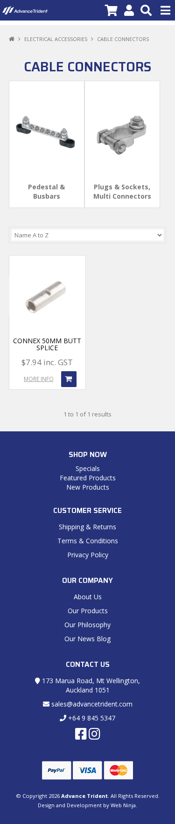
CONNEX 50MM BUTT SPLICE (47, 344)
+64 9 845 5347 (90, 717)
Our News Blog (87, 638)
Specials (88, 468)
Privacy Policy (87, 554)
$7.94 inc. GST (47, 362)
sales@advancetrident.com (91, 703)
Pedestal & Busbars (46, 191)
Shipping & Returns (87, 526)
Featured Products (88, 477)
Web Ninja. (124, 805)
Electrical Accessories (55, 38)
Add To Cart (69, 379)
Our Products (88, 610)
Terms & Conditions (87, 540)
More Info (39, 379)
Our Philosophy (87, 624)
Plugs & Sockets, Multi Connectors (122, 191)
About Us (88, 596)
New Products (87, 487)
